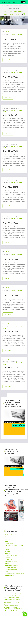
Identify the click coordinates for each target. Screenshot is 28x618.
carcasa (6, 595)
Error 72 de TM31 (10, 77)
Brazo (21, 594)
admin (7, 31)
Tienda (10, 11)
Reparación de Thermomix (11, 565)
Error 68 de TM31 (10, 151)
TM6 (5, 608)
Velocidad (9, 610)
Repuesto (7, 605)
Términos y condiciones (11, 569)
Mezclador (15, 601)
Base (16, 594)
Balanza (13, 594)
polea (20, 602)
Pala (21, 601)
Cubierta (17, 595)
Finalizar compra (9, 543)
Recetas (7, 563)
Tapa (15, 605)
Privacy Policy (8, 559)
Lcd (21, 599)
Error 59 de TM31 (10, 259)
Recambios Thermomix (11, 561)
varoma (22, 608)
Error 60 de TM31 (10, 223)
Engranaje (6, 599)
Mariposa (6, 601)
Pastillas (11, 602)
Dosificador (17, 597)
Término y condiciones (10, 567)
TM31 (14, 608)
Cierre (13, 595)
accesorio (6, 594)
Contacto (17, 14)
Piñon (17, 602)
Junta (14, 599)
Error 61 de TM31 (10, 187)
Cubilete (21, 595)
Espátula (10, 599)
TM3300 (18, 608)
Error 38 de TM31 (10, 367)
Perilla (15, 602)
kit (16, 599)
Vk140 (12, 610)
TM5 (21, 605)
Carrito (6, 537)
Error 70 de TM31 (10, 114)
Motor (19, 601)
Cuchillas (10, 597)
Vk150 (16, 610)
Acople (10, 594)
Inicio (6, 11)
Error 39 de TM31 (10, 331)
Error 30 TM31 (9, 39)
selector (12, 605)
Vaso (5, 611)
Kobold (11, 14)
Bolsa (19, 594)
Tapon (18, 605)
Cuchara (5, 597)
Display (13, 597)
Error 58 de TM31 (10, 295)
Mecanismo (10, 601)
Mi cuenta (7, 551)
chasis (9, 595)
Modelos (6, 14)
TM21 (9, 608)
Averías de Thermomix (18, 11)
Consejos (7, 539)
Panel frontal (7, 602)
